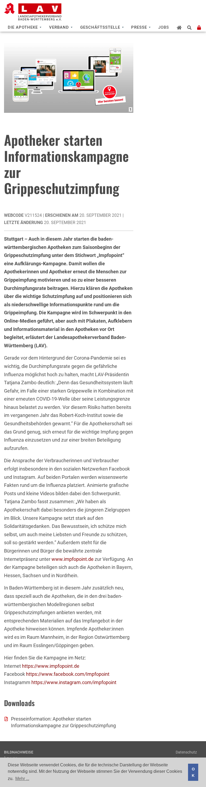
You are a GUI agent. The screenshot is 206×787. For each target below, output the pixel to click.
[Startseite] (179, 27)
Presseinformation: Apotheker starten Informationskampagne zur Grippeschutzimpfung (63, 722)
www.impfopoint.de (73, 559)
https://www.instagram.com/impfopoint (73, 682)
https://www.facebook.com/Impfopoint (67, 674)
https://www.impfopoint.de (50, 666)
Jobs (163, 27)
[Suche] (189, 27)
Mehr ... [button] (22, 778)
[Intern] (199, 27)
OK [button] (193, 772)
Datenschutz (186, 752)
